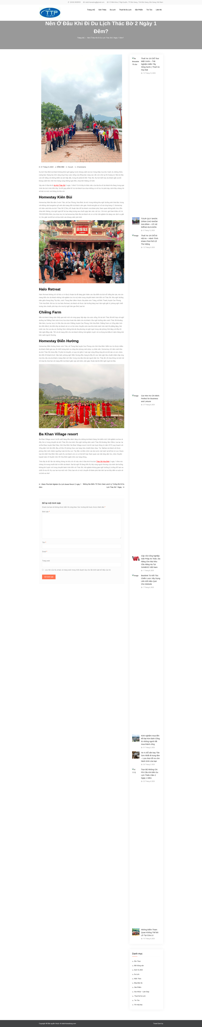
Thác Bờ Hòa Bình (102, 462)
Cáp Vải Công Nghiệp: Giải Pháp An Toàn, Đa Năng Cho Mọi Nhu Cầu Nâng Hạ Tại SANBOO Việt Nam (150, 561)
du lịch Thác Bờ (59, 185)
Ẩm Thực (137, 961)
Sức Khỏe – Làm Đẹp (141, 992)
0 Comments (81, 167)
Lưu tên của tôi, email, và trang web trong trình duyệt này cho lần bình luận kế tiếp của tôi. (78, 570)
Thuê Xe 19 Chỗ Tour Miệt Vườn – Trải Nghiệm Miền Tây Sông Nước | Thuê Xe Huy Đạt (150, 64)
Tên (44, 542)
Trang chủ (91, 10)
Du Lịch (113, 10)
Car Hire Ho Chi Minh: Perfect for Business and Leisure (150, 398)
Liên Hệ (158, 10)
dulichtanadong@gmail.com (94, 2)
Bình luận (46, 512)
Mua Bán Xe (138, 983)
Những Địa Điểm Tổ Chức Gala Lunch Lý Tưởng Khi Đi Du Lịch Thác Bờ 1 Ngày (103, 485)
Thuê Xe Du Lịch (125, 10)
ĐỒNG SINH (60, 167)
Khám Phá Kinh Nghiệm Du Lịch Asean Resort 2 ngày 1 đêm (60, 485)
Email (44, 552)
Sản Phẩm (139, 10)
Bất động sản (139, 966)
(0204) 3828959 (75, 2)
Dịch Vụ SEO (138, 970)
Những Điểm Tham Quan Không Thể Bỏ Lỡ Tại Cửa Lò (149, 932)
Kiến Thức (137, 979)
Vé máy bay (138, 1005)
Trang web (46, 561)
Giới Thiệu (102, 10)
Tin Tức (149, 10)
